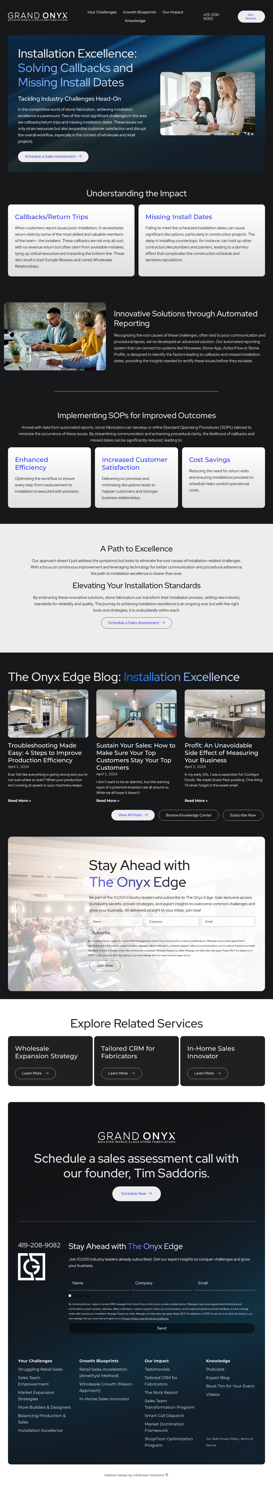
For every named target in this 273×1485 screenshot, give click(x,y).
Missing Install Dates (178, 217)
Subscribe (101, 932)
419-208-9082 (211, 16)
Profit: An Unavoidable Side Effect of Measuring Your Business (221, 753)
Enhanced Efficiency (31, 463)
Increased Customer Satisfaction (134, 463)
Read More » (19, 800)
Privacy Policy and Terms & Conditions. (214, 955)
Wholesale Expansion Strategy (46, 1052)
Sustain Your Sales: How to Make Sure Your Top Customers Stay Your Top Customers (135, 756)
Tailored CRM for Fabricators (128, 1052)
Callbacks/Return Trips (51, 217)
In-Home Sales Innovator (211, 1052)
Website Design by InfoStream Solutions (134, 1475)
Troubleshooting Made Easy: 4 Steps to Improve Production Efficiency (45, 753)
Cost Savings (209, 459)
